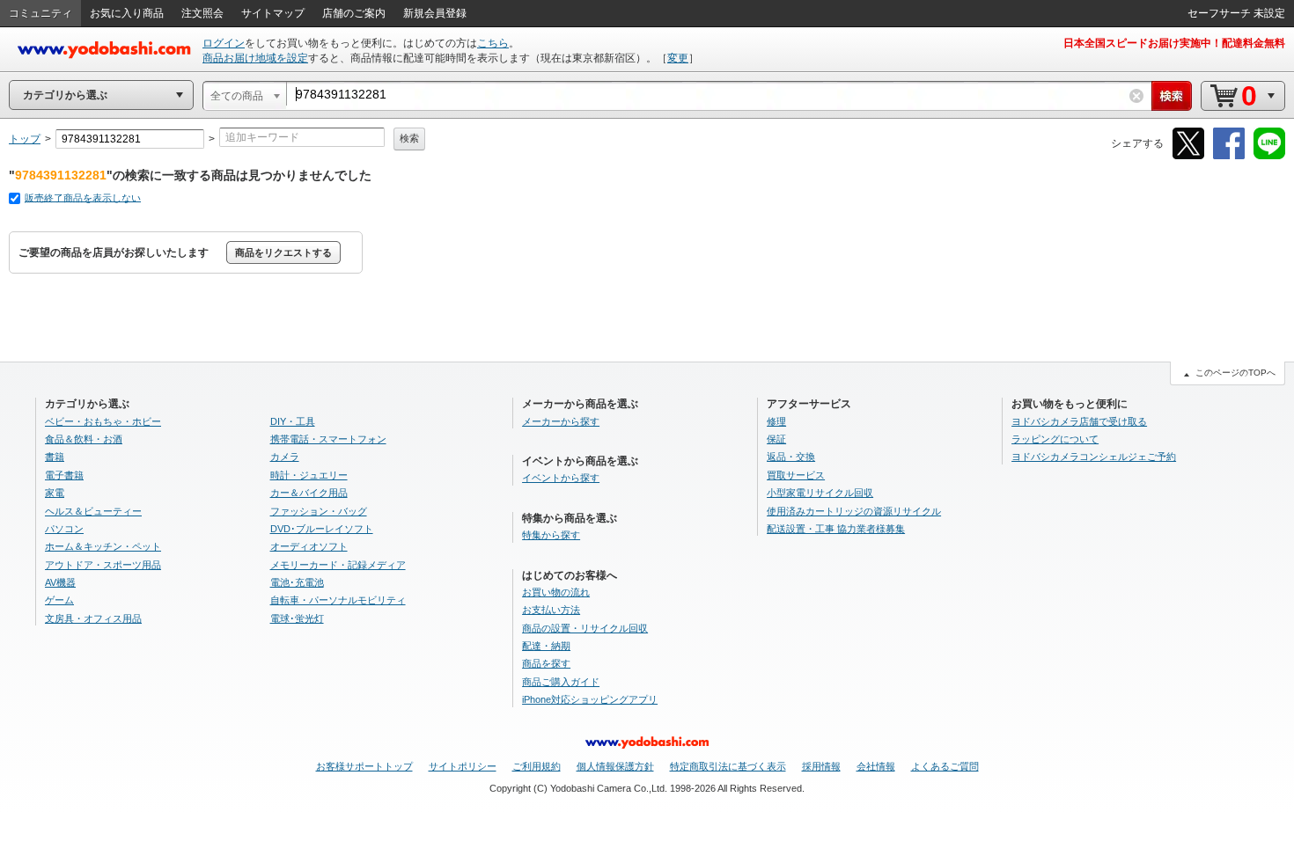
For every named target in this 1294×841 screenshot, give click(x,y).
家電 (54, 492)
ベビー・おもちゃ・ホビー (103, 421)
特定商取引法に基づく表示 (728, 766)
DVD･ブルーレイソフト (321, 528)
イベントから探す (560, 477)
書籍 (54, 456)
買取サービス (796, 475)
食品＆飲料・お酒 (83, 439)
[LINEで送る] (1269, 156)
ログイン (223, 43)
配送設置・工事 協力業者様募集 (836, 528)
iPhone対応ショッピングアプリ (590, 699)
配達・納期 (546, 645)
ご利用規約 (536, 766)
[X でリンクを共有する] (1188, 156)
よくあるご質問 (945, 766)
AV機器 (60, 582)
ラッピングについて (1055, 439)
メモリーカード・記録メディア (338, 564)
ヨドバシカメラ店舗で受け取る (1079, 421)
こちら (493, 43)
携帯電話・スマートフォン (328, 439)
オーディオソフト (309, 546)
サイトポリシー (462, 766)
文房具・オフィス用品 (93, 618)
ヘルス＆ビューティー (93, 511)
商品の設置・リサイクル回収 (585, 628)
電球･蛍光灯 (297, 618)
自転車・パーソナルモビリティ (338, 600)
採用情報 (821, 766)
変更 (677, 58)
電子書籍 (64, 475)
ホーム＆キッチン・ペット (103, 546)
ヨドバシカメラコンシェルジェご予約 (1093, 456)
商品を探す (546, 663)
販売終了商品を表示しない (83, 198)
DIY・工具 (292, 421)
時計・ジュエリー (309, 475)
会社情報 (876, 766)
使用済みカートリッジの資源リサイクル (854, 511)
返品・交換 (791, 456)
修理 (776, 421)
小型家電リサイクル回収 (820, 492)
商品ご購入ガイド (560, 681)
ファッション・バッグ (318, 511)
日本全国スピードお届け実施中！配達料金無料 (1174, 43)
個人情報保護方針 (615, 766)
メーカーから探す (560, 421)
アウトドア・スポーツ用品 (103, 564)
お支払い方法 (551, 609)
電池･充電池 (297, 582)
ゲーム (59, 600)
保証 (776, 439)
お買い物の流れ (556, 592)
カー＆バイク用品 (309, 492)
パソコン (64, 528)
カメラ (284, 456)
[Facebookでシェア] (1229, 156)
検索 (409, 138)
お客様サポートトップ (364, 766)
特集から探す (551, 535)
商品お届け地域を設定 (255, 58)
